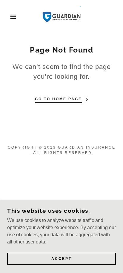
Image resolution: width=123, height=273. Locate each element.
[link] (61, 17)
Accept (61, 259)
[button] (9, 17)
